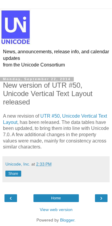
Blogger (67, 220)
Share (13, 174)
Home (56, 198)
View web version (56, 209)
